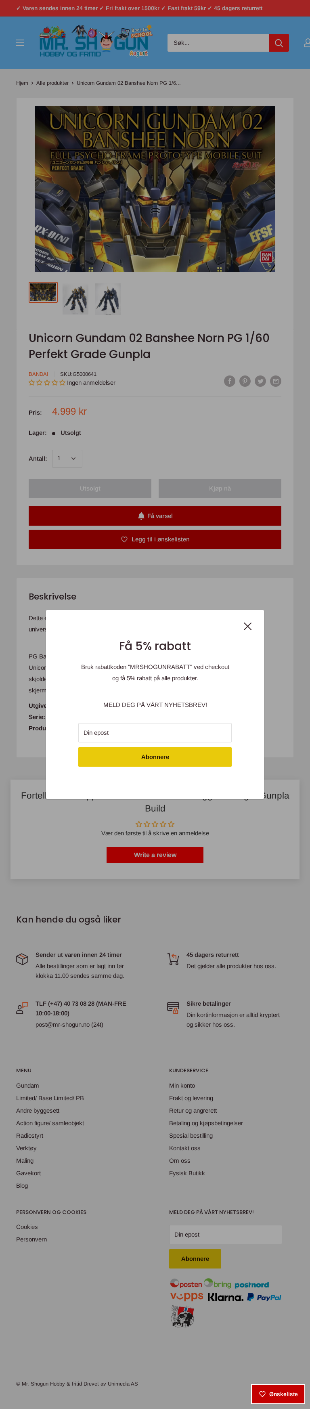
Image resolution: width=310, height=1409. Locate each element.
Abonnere (155, 756)
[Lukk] (248, 625)
